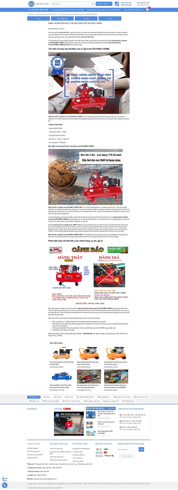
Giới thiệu (86, 18)
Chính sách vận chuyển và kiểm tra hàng (60, 453)
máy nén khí (63, 32)
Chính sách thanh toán (56, 457)
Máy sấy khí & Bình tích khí (85, 397)
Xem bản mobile (126, 456)
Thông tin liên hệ (32, 458)
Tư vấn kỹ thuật (77, 452)
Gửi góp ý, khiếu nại (79, 455)
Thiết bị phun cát (34, 401)
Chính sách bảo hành (56, 448)
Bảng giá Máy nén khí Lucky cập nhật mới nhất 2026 (104, 10)
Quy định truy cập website (35, 454)
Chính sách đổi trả (78, 461)
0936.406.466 (124, 423)
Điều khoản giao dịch (33, 451)
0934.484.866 (124, 417)
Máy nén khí (57, 397)
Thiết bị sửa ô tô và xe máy (121, 397)
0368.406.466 (124, 429)
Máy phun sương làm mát (111, 401)
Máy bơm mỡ (69, 397)
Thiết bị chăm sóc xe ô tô (140, 397)
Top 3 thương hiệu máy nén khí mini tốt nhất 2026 (68, 10)
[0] (147, 10)
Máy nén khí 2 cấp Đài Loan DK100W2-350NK (65, 117)
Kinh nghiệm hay (62, 18)
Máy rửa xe (47, 397)
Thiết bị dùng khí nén (103, 397)
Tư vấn (110, 18)
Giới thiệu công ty (32, 448)
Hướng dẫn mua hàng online (81, 448)
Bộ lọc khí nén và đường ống (71, 401)
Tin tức (38, 18)
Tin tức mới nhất (96, 408)
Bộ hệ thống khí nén (128, 401)
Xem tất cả (111, 408)
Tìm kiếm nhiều (33, 397)
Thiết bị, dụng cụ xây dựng (92, 401)
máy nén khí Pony (87, 37)
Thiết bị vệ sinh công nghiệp (50, 401)
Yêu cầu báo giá (77, 458)
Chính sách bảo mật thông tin (59, 460)
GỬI (141, 449)
